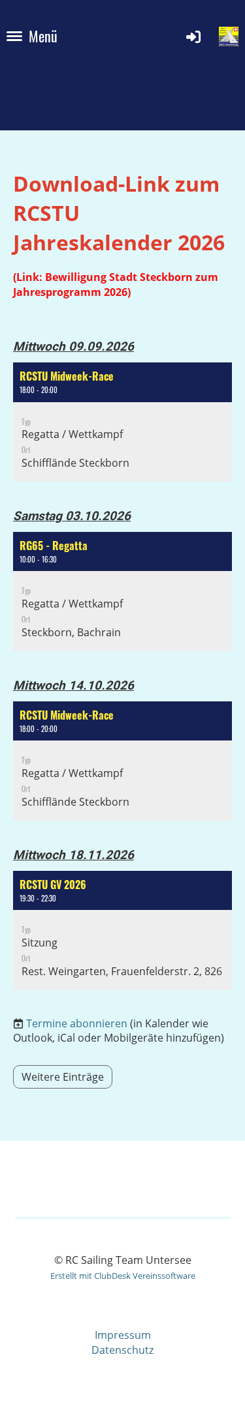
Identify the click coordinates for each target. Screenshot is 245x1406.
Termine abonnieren (76, 1023)
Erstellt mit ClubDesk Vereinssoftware (122, 1276)
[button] (122, 422)
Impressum (123, 1335)
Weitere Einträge (63, 1077)
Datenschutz (122, 1350)
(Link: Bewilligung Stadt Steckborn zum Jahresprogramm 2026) (115, 284)
